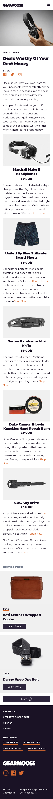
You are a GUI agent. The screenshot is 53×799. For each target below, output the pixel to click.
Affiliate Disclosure (16, 717)
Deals (6, 52)
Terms (7, 728)
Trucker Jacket (13, 748)
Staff (9, 70)
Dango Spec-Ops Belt (21, 679)
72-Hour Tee (10, 742)
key (43, 513)
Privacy (8, 723)
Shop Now (39, 213)
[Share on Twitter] (12, 75)
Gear (16, 52)
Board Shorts (40, 281)
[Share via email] (19, 75)
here (25, 552)
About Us (9, 711)
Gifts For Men (36, 748)
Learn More (17, 627)
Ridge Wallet (31, 742)
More (24, 699)
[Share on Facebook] (5, 75)
